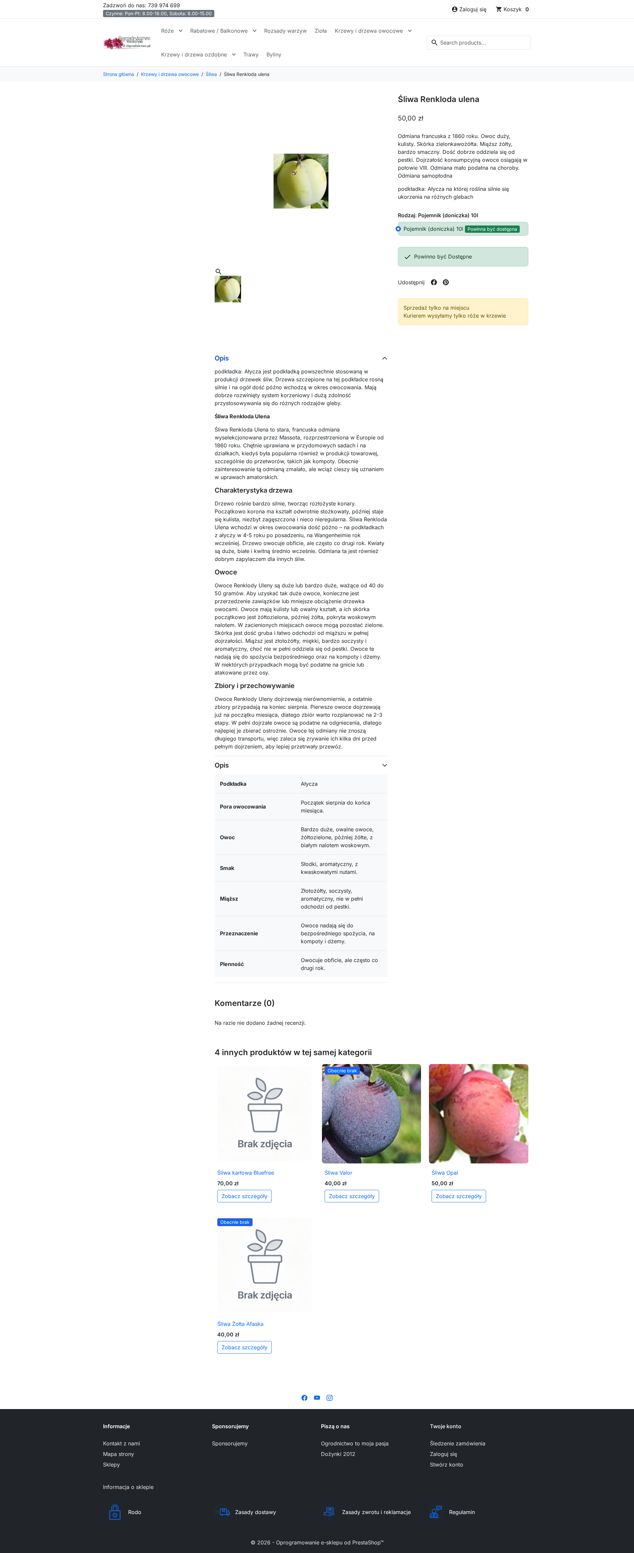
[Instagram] (329, 1397)
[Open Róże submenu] (180, 30)
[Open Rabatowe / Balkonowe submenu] (254, 30)
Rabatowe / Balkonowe (219, 30)
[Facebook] (304, 1397)
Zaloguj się (443, 1454)
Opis (222, 358)
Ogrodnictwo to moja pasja (355, 1443)
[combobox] (479, 43)
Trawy (251, 54)
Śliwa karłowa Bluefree (245, 1172)
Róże (167, 30)
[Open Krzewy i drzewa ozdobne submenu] (233, 54)
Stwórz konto (446, 1464)
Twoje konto (445, 1426)
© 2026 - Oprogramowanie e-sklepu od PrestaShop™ (317, 1542)
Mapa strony (118, 1454)
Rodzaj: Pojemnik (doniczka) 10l (438, 215)
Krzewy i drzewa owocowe (369, 30)
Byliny (273, 54)
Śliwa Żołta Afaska (240, 1324)
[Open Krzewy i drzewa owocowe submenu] (409, 30)
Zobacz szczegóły (244, 1196)
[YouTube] (317, 1397)
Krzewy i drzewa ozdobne (194, 54)
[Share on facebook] (434, 282)
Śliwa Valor (338, 1172)
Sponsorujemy (230, 1443)
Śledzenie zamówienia (457, 1443)
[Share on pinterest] (445, 282)
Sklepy (111, 1464)
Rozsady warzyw (285, 30)
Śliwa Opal (445, 1172)
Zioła (321, 30)
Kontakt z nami (121, 1443)
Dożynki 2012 (338, 1454)
